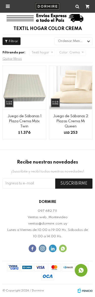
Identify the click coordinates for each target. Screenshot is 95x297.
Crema (69, 52)
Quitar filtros (12, 59)
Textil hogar (40, 52)
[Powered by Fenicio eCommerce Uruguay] (84, 290)
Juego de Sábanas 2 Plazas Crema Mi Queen (70, 121)
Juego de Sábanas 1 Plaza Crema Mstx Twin (24, 121)
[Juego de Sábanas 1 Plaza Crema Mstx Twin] (24, 88)
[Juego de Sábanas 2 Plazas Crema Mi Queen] (71, 88)
